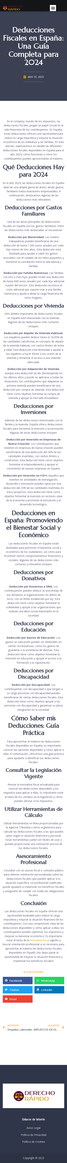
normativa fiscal (39, 940)
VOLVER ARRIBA (33, 972)
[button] (53, 8)
